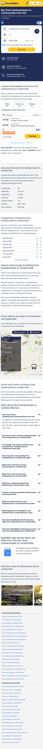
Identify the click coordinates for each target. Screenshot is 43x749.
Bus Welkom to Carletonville (10, 744)
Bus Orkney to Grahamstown (10, 664)
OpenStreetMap (33, 376)
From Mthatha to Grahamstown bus (13, 658)
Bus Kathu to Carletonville (9, 708)
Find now (32, 136)
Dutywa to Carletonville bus (10, 698)
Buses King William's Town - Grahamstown (14, 638)
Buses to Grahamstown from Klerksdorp (14, 641)
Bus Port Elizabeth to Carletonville (12, 728)
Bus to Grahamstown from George (12, 631)
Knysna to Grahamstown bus (10, 645)
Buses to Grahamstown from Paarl (12, 668)
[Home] (12, 3)
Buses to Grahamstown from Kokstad (13, 648)
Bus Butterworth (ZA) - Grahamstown (13, 628)
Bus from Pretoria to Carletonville (12, 731)
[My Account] (27, 3)
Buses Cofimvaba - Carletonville (11, 695)
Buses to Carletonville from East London (14, 701)
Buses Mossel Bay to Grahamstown (12, 651)
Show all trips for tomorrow (22, 143)
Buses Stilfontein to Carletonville (11, 738)
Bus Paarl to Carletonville (9, 718)
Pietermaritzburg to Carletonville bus (13, 724)
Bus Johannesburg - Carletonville (11, 705)
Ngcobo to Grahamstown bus (11, 661)
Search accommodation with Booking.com (18, 45)
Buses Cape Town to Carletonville (12, 692)
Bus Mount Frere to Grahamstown (12, 654)
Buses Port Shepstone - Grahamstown (13, 674)
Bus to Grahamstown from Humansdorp (14, 635)
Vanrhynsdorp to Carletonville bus (12, 741)
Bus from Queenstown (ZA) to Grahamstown (15, 677)
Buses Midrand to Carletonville (11, 711)
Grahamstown (20, 334)
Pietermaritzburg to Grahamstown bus (13, 671)
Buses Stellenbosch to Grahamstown (13, 681)
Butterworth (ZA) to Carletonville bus (13, 688)
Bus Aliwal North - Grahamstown (11, 622)
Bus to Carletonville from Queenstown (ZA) (14, 734)
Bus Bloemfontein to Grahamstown (12, 625)
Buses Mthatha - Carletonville (10, 715)
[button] (34, 368)
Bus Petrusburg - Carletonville (11, 721)
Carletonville (36, 334)
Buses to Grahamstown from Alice (12, 618)
